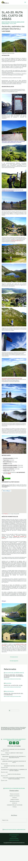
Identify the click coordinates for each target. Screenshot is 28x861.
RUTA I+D (14, 803)
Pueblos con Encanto (15, 795)
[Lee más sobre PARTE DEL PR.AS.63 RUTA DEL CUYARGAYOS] (9, 691)
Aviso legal (14, 836)
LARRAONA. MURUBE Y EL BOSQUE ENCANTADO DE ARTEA (14, 762)
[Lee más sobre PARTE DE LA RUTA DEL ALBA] (7, 683)
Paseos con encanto (14, 794)
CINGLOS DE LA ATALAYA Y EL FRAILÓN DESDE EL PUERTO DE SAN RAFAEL (14, 778)
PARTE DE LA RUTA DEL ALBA (13, 685)
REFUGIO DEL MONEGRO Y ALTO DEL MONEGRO (14, 749)
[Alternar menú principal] (25, 2)
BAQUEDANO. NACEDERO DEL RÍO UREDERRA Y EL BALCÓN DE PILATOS (14, 757)
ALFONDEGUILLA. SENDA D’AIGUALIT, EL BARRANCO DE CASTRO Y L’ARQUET (14, 770)
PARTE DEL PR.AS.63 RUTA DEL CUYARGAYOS (13, 694)
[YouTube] (17, 743)
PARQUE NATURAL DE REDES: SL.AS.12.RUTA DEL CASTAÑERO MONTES (13, 676)
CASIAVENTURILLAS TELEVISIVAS (14, 805)
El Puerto (5, 513)
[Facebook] (10, 743)
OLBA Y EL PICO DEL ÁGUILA (14, 774)
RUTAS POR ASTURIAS (17, 679)
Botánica (15, 797)
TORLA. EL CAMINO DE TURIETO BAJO (14, 752)
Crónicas (15, 806)
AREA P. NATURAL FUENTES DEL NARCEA (11, 22)
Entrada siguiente (14, 660)
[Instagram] (14, 743)
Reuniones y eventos (14, 801)
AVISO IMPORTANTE (14, 834)
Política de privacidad (14, 840)
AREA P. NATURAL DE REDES (8, 679)
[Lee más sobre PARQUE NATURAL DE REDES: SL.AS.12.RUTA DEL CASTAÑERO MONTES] (14, 672)
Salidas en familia (15, 799)
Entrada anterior (14, 657)
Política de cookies (14, 838)
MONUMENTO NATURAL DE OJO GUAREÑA (14, 765)
